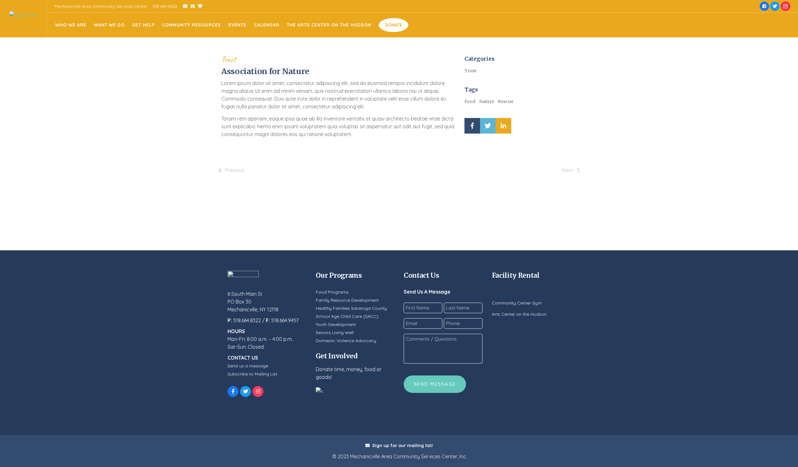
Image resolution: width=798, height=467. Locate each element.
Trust (228, 59)
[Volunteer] (198, 6)
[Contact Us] (183, 6)
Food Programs (332, 292)
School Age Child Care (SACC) (347, 316)
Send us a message (248, 366)
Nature (486, 101)
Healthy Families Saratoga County (351, 308)
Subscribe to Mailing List (252, 374)
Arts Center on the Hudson (519, 314)
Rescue (505, 101)
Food (469, 101)
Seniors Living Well (334, 332)
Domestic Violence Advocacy (346, 340)
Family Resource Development (347, 300)
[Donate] (191, 6)
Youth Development (336, 324)
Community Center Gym (517, 303)
